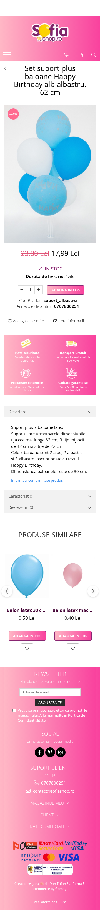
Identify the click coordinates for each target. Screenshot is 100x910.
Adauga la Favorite (28, 321)
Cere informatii (70, 321)
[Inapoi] (4, 68)
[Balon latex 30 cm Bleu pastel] (27, 576)
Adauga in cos (65, 290)
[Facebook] (39, 752)
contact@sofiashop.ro (53, 791)
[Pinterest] (50, 752)
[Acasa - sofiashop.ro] (50, 32)
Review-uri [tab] (21, 507)
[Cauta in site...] (94, 55)
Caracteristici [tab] (20, 496)
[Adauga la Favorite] (27, 648)
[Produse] (7, 56)
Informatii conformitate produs (37, 480)
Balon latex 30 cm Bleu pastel (28, 610)
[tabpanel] (50, 174)
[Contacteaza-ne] (67, 55)
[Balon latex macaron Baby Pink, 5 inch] (73, 576)
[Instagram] (61, 752)
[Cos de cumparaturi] (81, 55)
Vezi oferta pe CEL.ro (50, 901)
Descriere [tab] (17, 411)
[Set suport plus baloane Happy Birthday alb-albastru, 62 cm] (50, 174)
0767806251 (53, 783)
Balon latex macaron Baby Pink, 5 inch (73, 610)
